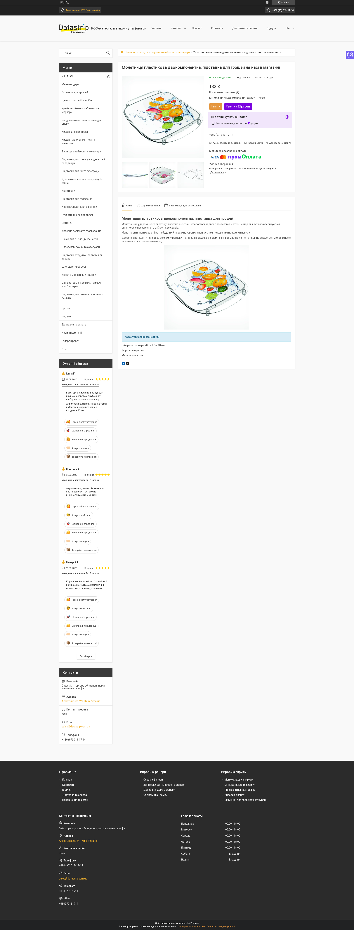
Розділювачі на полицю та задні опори (81, 122)
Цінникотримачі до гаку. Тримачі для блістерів (81, 284)
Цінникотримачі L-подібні (77, 100)
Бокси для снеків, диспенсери (80, 239)
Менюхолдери (70, 84)
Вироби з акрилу (234, 794)
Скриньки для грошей (75, 92)
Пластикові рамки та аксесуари (81, 246)
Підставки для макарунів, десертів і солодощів (83, 161)
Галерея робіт (70, 340)
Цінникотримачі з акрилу (240, 784)
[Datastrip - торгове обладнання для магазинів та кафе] (73, 28)
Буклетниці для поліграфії (77, 214)
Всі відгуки (86, 656)
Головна (156, 28)
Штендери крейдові (74, 266)
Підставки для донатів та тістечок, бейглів (82, 296)
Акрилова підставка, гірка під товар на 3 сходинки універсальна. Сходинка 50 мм (86, 407)
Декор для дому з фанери (159, 789)
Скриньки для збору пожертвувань (246, 799)
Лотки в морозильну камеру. (79, 274)
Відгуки (271, 28)
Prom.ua (194, 923)
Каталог (176, 28)
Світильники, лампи (155, 794)
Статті (65, 349)
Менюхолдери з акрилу (239, 779)
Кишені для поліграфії (75, 131)
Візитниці (67, 222)
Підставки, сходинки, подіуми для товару (82, 257)
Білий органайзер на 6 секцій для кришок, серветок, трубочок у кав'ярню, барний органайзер (84, 396)
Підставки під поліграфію (240, 789)
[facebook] (123, 364)
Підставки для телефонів (77, 198)
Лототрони (68, 190)
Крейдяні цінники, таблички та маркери (80, 110)
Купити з (231, 106)
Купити (215, 106)
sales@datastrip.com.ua (76, 726)
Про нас (197, 28)
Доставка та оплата (245, 28)
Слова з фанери (153, 779)
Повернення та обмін (75, 799)
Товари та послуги (137, 52)
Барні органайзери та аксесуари (170, 52)
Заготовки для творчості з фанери (164, 784)
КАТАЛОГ (67, 76)
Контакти (217, 28)
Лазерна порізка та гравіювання (81, 230)
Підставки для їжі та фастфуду (80, 171)
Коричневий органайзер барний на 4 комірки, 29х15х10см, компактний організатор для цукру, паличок (86, 584)
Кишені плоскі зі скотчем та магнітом (78, 141)
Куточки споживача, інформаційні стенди (82, 181)
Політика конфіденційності (221, 926)
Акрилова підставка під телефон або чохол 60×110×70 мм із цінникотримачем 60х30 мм (85, 491)
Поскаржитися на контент (191, 926)
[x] (127, 364)
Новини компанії (72, 332)
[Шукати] (108, 53)
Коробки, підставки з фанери (79, 206)
